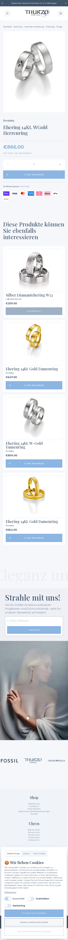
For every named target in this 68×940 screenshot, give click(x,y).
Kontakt (34, 814)
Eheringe (50, 26)
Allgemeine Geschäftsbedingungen (34, 811)
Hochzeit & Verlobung (34, 26)
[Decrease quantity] (8, 164)
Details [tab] (26, 853)
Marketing (19, 906)
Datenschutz (34, 803)
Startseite (7, 26)
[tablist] (26, 853)
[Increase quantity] (60, 164)
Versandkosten (34, 809)
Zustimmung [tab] (13, 853)
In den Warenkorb (34, 174)
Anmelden (34, 630)
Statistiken (42, 899)
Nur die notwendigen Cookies (34, 931)
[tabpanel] (34, 884)
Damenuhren (34, 830)
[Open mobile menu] (7, 13)
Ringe (59, 26)
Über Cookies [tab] (39, 853)
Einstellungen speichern (34, 922)
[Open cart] (60, 13)
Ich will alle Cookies (34, 913)
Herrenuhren (34, 832)
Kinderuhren (34, 835)
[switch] (7, 899)
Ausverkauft (34, 311)
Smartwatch (34, 837)
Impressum (34, 806)
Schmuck (18, 26)
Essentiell (18, 899)
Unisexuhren (34, 840)
